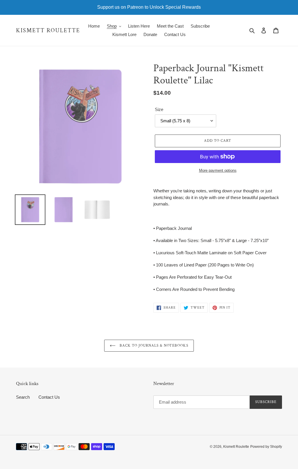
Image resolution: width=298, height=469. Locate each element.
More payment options (218, 170)
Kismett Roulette (48, 30)
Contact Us (49, 397)
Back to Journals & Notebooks (153, 345)
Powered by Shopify (266, 447)
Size (159, 109)
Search (23, 397)
